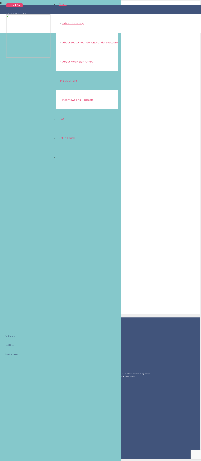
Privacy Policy (14, 411)
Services (11, 399)
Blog (9, 407)
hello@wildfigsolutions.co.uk (15, 388)
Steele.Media (21, 457)
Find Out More (14, 403)
